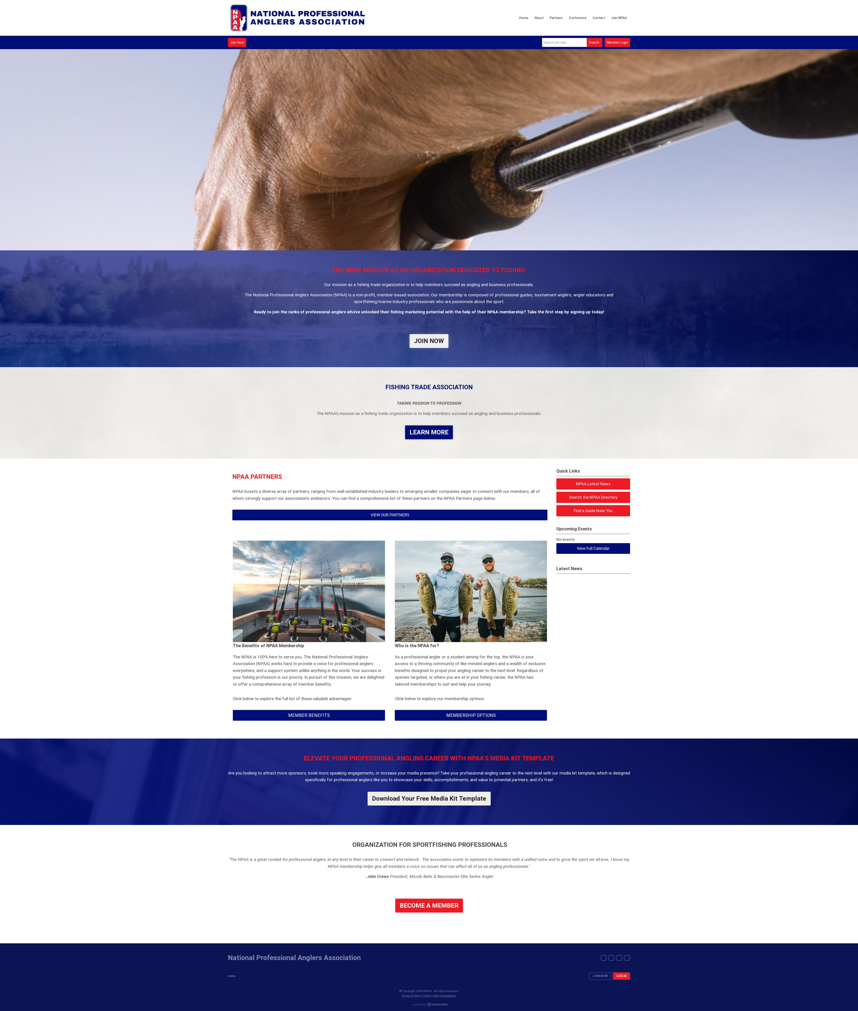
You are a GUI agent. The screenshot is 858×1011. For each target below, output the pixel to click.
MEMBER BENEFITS (309, 715)
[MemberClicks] (298, 17)
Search (594, 42)
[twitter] (611, 958)
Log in (621, 976)
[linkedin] (627, 958)
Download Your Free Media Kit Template (429, 798)
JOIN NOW (429, 341)
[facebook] (603, 958)
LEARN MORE (429, 432)
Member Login (617, 42)
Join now (600, 976)
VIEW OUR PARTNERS (390, 515)
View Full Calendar (593, 548)
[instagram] (619, 958)
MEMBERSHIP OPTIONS (471, 715)
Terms (427, 995)
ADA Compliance (444, 995)
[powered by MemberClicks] (429, 1005)
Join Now (237, 42)
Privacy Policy (411, 995)
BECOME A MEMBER (429, 905)
